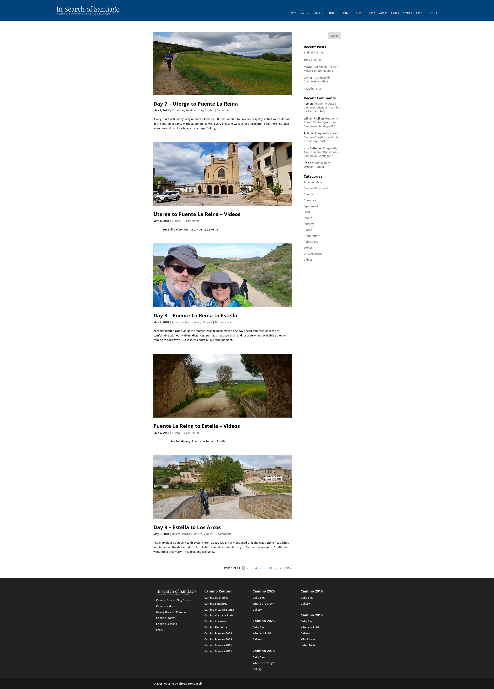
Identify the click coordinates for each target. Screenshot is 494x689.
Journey (198, 110)
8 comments (223, 322)
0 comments (192, 221)
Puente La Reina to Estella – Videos (196, 425)
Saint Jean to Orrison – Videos (317, 165)
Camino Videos (165, 606)
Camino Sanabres (215, 603)
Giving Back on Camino (171, 612)
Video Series (309, 645)
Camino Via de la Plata (218, 615)
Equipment (311, 206)
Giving (395, 13)
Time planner (312, 59)
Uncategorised (313, 253)
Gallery (257, 609)
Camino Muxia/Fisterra (219, 609)
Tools (419, 13)
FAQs (433, 13)
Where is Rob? (262, 633)
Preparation (311, 236)
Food (189, 110)
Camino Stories (166, 618)
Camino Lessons (166, 624)
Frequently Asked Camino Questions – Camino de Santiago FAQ (322, 107)
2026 (303, 13)
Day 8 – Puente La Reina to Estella (195, 315)
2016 (345, 13)
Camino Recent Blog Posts (173, 600)
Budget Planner (314, 52)
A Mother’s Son (313, 88)
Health (176, 534)
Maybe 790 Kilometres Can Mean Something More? (321, 68)
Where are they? (263, 603)
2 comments (225, 110)
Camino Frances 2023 (218, 633)
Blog (372, 13)
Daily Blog (259, 597)
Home (292, 13)
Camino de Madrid (216, 597)
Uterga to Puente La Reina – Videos (196, 214)
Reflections (311, 241)
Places (308, 230)
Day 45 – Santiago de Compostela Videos (317, 79)
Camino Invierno (215, 621)
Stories (407, 13)
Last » (287, 568)
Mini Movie (308, 639)
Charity (308, 194)
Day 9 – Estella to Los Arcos (187, 527)
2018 (331, 13)
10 (270, 568)
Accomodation (181, 322)
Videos (383, 13)
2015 (358, 13)
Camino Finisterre (215, 627)
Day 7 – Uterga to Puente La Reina (195, 103)
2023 (317, 13)
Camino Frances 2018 (218, 639)
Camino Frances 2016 (218, 645)
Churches (178, 110)
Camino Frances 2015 (218, 651)
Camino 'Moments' (316, 188)
